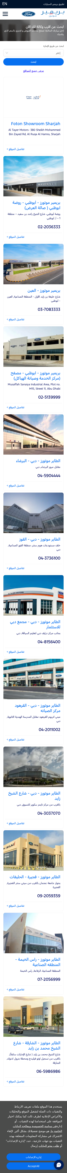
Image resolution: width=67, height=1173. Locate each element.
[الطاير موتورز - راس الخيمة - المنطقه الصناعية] (33, 933)
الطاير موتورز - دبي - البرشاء (38, 460)
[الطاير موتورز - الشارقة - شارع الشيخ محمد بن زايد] (33, 1016)
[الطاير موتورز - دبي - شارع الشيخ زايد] (33, 767)
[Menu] (5, 14)
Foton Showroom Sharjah (35, 123)
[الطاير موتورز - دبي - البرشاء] (33, 434)
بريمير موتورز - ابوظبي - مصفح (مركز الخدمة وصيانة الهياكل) (35, 375)
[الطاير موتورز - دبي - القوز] (33, 513)
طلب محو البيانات (49, 1145)
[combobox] (33, 52)
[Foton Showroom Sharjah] (33, 97)
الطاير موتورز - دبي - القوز (39, 539)
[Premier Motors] (52, 14)
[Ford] (28, 14)
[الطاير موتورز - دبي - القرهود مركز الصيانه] (33, 679)
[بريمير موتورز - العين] (33, 264)
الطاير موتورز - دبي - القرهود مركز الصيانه (37, 708)
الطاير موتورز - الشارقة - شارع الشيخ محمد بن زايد (36, 1045)
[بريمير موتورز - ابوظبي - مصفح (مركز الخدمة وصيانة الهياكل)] (33, 346)
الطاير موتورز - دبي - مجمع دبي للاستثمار (35, 624)
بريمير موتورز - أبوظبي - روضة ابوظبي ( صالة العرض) (36, 205)
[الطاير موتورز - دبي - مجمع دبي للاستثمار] (33, 595)
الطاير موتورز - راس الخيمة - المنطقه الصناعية (37, 962)
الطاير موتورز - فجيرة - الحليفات (35, 876)
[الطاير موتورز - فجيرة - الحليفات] (33, 850)
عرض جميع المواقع (33, 71)
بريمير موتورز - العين (44, 290)
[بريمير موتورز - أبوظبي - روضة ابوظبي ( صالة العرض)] (33, 176)
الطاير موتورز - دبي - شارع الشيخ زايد (34, 795)
